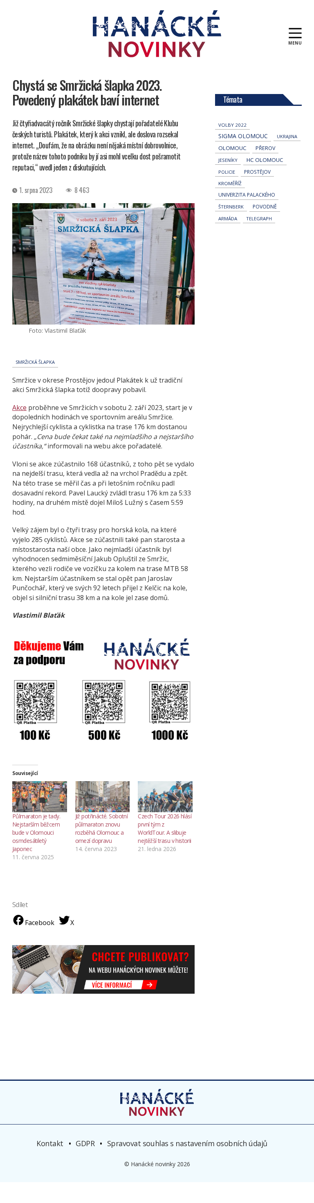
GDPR (85, 1143)
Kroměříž (230, 183)
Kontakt (49, 1143)
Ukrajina (287, 136)
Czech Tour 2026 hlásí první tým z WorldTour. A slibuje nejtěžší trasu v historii (164, 828)
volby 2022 (232, 125)
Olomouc (232, 148)
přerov (265, 148)
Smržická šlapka (35, 362)
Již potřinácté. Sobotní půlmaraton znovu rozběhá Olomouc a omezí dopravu (101, 828)
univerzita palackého (246, 194)
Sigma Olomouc (243, 136)
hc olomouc (265, 160)
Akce (19, 407)
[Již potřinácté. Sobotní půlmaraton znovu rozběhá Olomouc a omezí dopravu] (102, 796)
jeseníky (228, 160)
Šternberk (231, 207)
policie (226, 172)
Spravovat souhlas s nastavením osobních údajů (187, 1143)
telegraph (259, 218)
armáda (227, 218)
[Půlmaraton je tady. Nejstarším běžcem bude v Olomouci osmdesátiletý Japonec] (39, 796)
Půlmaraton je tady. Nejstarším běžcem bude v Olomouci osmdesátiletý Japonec (36, 832)
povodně (265, 206)
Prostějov (257, 171)
